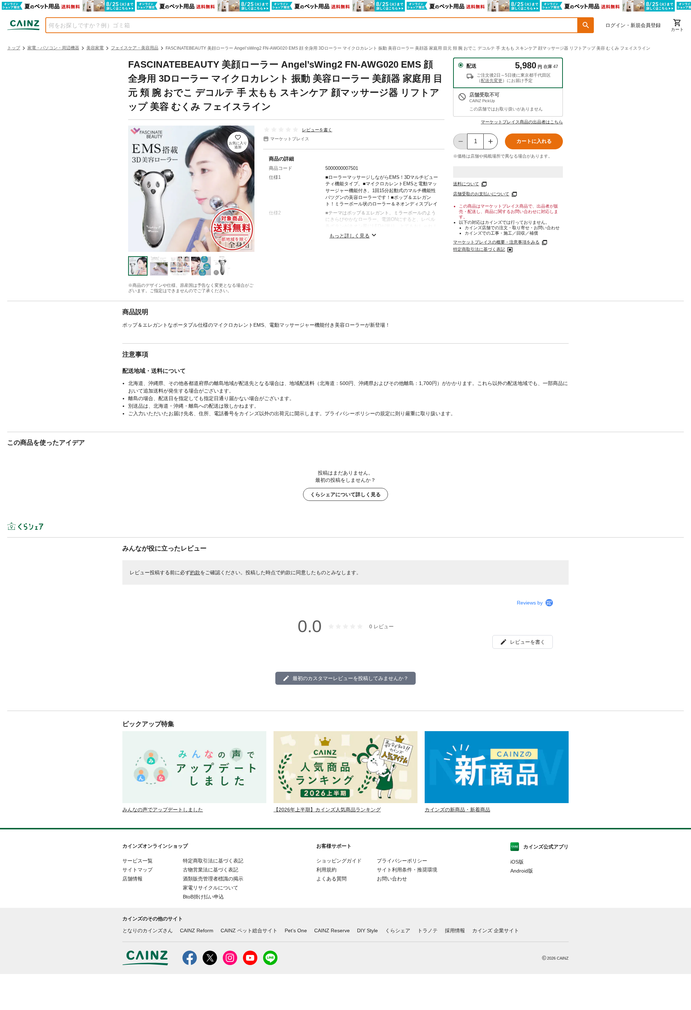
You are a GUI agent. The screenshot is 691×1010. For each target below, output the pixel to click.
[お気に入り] (238, 142)
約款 (195, 572)
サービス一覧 (137, 861)
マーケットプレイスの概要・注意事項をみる (496, 242)
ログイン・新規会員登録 (633, 25)
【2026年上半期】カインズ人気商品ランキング (327, 809)
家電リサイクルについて (210, 888)
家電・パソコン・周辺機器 (53, 47)
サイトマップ (137, 870)
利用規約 (326, 870)
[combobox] (306, 25)
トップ (13, 47)
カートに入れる (534, 141)
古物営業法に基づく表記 (210, 870)
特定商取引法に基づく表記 (479, 249)
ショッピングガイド (339, 861)
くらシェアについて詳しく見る (345, 494)
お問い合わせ (392, 879)
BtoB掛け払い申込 (203, 897)
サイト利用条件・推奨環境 (407, 870)
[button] (586, 25)
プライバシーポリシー (402, 861)
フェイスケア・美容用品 (134, 47)
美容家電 (95, 47)
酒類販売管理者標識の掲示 (213, 879)
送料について (466, 183)
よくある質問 (331, 879)
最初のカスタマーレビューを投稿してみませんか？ (350, 678)
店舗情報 (132, 879)
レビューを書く (317, 129)
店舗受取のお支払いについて (481, 193)
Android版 (521, 871)
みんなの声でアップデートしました (162, 809)
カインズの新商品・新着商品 (457, 809)
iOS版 (517, 862)
